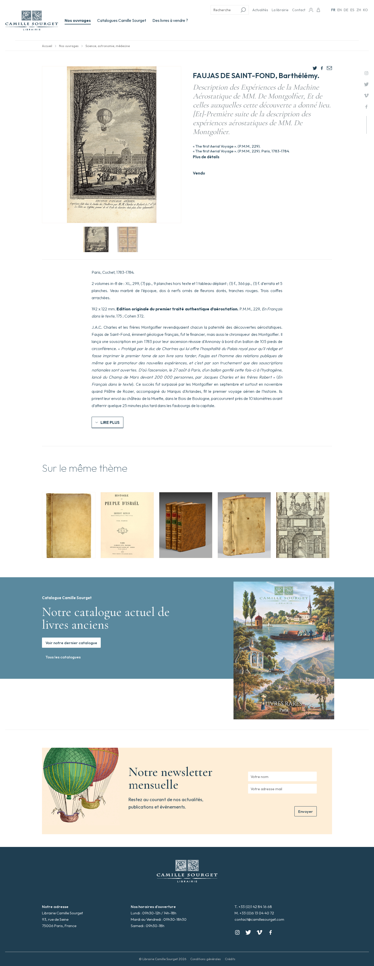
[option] (68, 525)
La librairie (280, 10)
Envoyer (305, 811)
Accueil (47, 46)
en (339, 10)
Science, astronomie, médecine (107, 46)
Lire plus (110, 422)
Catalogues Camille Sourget (121, 20)
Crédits (230, 959)
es (352, 10)
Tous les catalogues (63, 657)
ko (365, 10)
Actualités (260, 10)
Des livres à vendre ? (170, 20)
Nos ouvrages (78, 20)
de (346, 10)
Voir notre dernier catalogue (71, 642)
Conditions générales (205, 959)
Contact (298, 10)
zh (358, 10)
